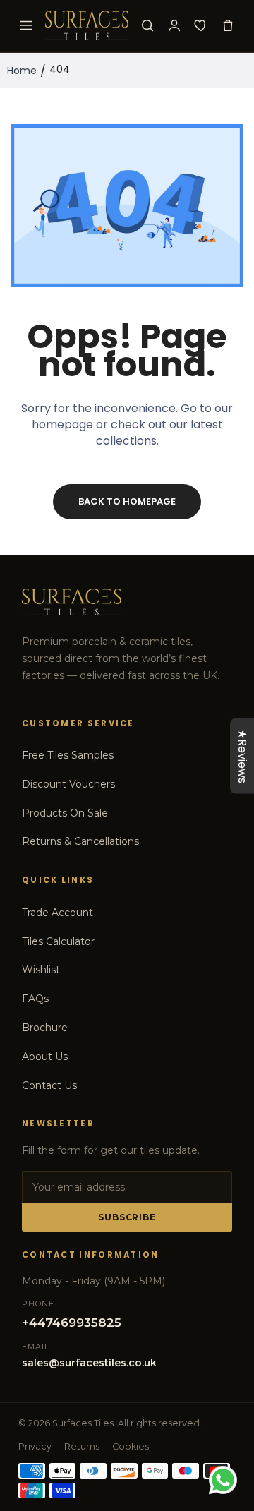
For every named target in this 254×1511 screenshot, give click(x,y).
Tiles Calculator (58, 941)
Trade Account (57, 912)
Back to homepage (127, 501)
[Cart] (228, 25)
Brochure (45, 1027)
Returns (81, 1446)
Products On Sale (65, 813)
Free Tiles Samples (68, 755)
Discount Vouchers (68, 784)
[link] (225, 1394)
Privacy (35, 1446)
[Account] (174, 25)
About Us (45, 1056)
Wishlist (41, 969)
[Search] (147, 25)
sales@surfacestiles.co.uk (89, 1362)
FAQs (35, 998)
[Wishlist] (201, 25)
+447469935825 (71, 1323)
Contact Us (49, 1085)
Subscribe (127, 1217)
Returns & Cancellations (80, 841)
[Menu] (26, 25)
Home (22, 71)
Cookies (130, 1446)
